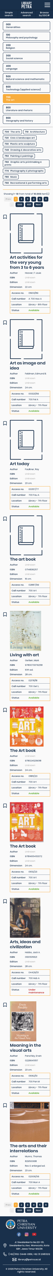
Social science (14, 57)
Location (17, 304)
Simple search (9, 14)
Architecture (35, 131)
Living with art (24, 655)
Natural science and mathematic (25, 78)
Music (11, 176)
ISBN (12, 277)
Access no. (18, 293)
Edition (14, 282)
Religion (10, 47)
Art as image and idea (28, 365)
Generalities (13, 26)
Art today (19, 464)
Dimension (16, 287)
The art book (23, 559)
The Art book (23, 750)
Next (38, 204)
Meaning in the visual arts (25, 1047)
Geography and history (19, 119)
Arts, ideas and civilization (25, 944)
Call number (19, 298)
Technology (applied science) (23, 88)
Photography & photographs (24, 170)
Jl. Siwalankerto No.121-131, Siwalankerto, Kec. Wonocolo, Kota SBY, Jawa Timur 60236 (29, 1245)
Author (14, 273)
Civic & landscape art (20, 137)
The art (10, 98)
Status (15, 310)
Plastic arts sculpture (20, 143)
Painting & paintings (19, 156)
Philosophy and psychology (21, 36)
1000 (19, 204)
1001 (29, 204)
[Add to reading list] (5, 217)
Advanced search (27, 14)
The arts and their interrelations (28, 1148)
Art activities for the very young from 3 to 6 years (27, 262)
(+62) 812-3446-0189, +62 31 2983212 (29, 1254)
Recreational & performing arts (26, 183)
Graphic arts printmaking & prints (23, 163)
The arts (12, 131)
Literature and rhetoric (19, 109)
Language (12, 67)
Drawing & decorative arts (23, 150)
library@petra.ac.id (29, 1259)
